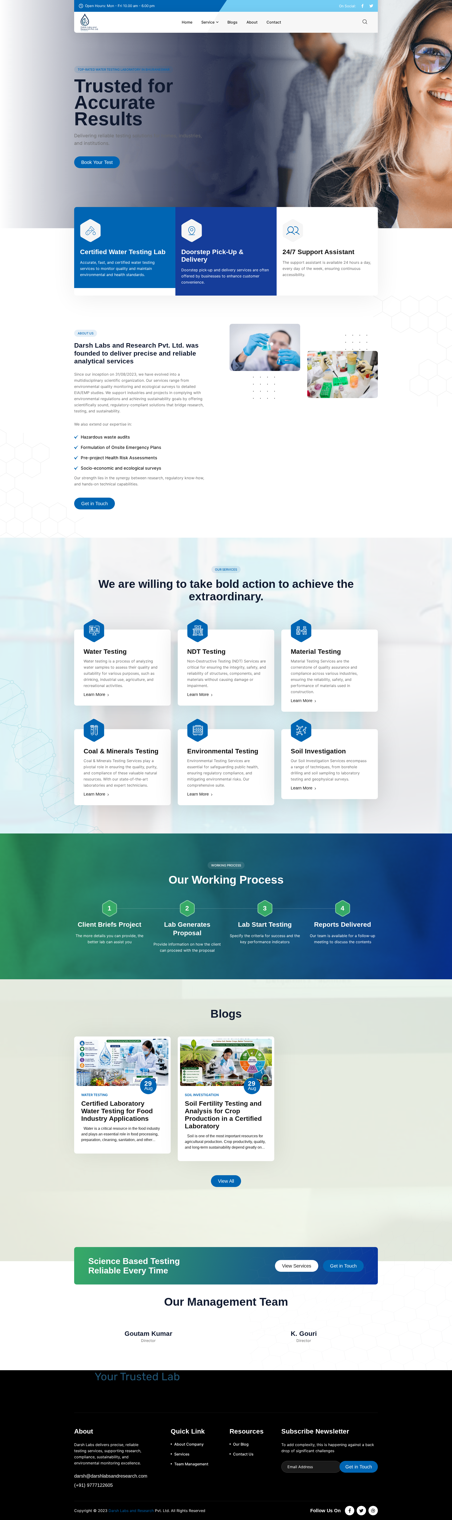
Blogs (232, 22)
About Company (189, 1444)
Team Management (191, 1464)
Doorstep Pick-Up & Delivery (212, 255)
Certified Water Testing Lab (122, 252)
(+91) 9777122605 (93, 1485)
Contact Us (243, 1454)
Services (182, 1454)
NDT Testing (206, 651)
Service (207, 22)
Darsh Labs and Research (131, 1510)
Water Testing (105, 651)
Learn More (94, 694)
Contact (273, 22)
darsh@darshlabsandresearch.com (110, 1476)
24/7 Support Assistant (318, 252)
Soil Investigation (318, 751)
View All (226, 1181)
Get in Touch (94, 503)
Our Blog (241, 1444)
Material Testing (316, 651)
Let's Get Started (99, 157)
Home (187, 22)
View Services (296, 1265)
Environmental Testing (222, 751)
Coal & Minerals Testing (121, 751)
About (252, 22)
